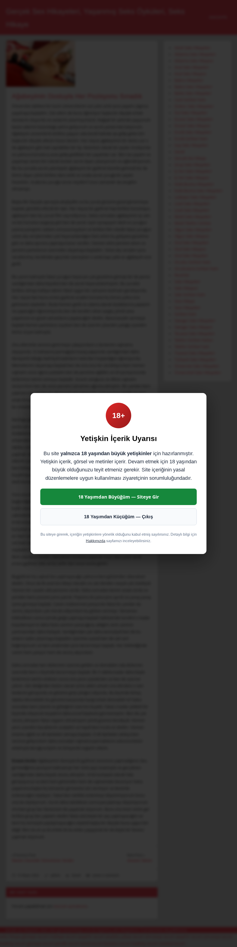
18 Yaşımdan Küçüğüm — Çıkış (118, 516)
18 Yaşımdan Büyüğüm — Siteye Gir (118, 497)
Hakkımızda (95, 541)
